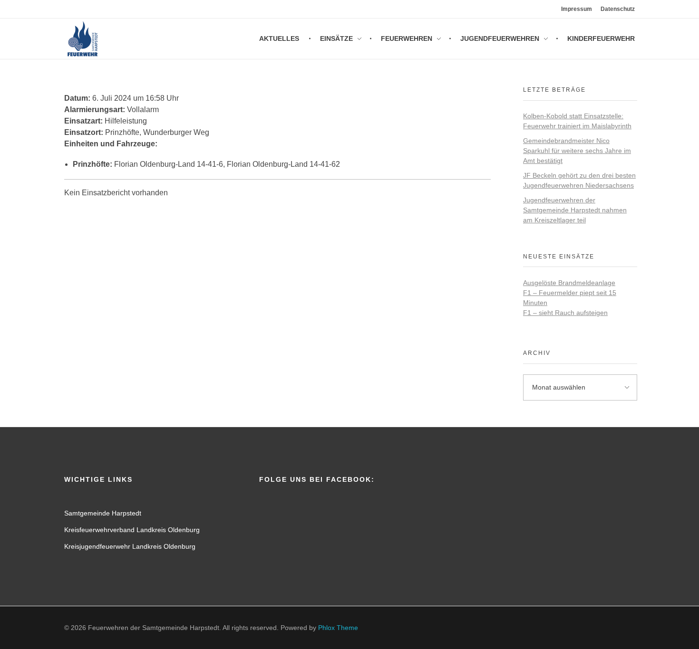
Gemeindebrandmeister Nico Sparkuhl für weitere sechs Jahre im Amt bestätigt (577, 150)
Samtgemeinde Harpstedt (102, 513)
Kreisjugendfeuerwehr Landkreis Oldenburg (129, 546)
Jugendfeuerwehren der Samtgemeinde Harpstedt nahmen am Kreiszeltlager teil (575, 210)
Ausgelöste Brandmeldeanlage (569, 282)
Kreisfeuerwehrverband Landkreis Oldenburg (132, 530)
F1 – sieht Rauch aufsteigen (565, 312)
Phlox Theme (338, 627)
